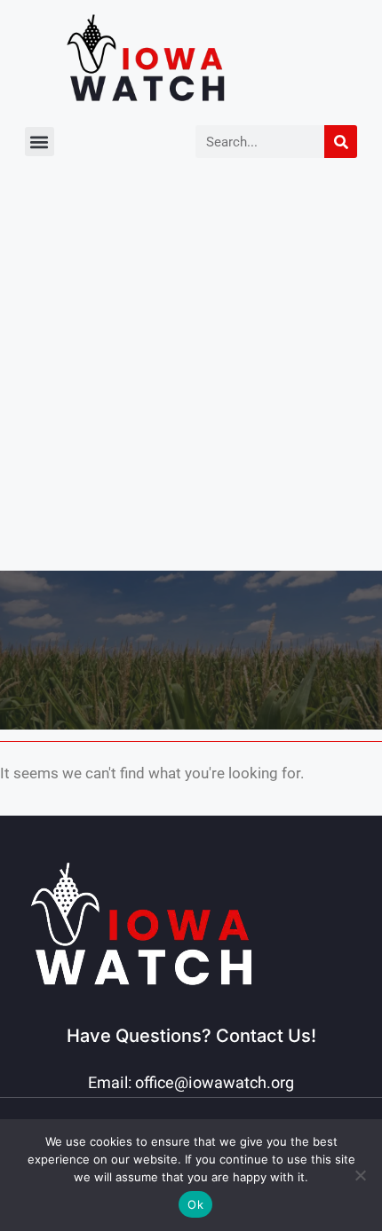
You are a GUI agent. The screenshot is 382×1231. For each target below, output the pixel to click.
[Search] (340, 141)
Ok (195, 1204)
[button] (39, 141)
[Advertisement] (191, 371)
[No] (360, 1175)
